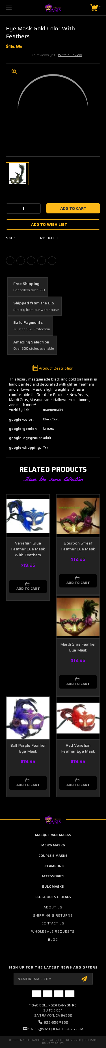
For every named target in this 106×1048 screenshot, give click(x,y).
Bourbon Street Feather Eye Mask (78, 546)
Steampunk (53, 866)
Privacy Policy (53, 1043)
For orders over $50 (29, 290)
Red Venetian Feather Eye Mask (78, 748)
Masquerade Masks (53, 834)
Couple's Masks (53, 855)
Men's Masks (53, 845)
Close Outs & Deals (53, 896)
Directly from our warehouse (36, 309)
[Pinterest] (52, 260)
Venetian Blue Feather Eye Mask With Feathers (28, 549)
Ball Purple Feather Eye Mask (28, 748)
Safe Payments (28, 322)
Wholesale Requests (53, 931)
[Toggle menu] (15, 7)
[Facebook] (10, 260)
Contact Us (53, 923)
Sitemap (90, 1040)
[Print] (31, 260)
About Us (53, 907)
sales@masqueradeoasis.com (55, 1028)
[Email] (20, 260)
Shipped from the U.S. (34, 303)
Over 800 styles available (33, 348)
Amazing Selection (31, 342)
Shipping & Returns (53, 915)
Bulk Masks (53, 886)
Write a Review (70, 55)
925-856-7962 (56, 1022)
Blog (53, 939)
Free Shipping (26, 284)
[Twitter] (41, 260)
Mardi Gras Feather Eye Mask (78, 647)
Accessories (53, 876)
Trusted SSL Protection (31, 329)
